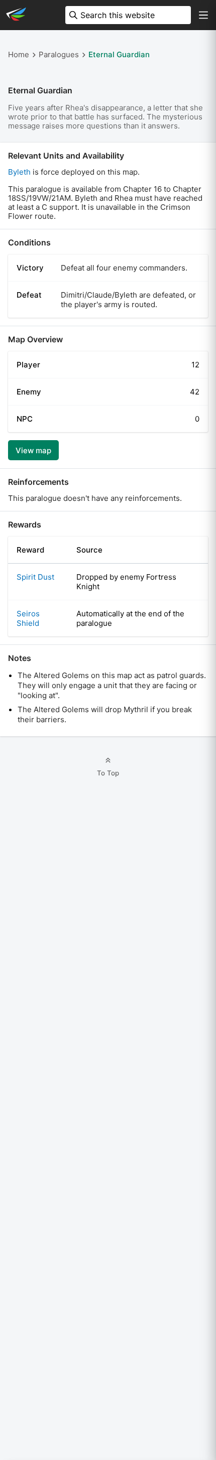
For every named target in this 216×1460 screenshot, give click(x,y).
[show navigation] (203, 15)
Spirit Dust (35, 577)
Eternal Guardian (119, 54)
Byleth (19, 172)
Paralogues (59, 54)
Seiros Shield (28, 618)
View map (33, 450)
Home (18, 54)
